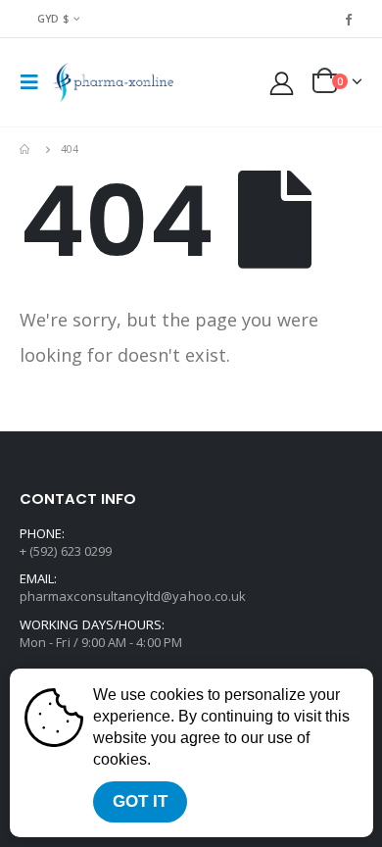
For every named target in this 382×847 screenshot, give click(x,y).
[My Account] (282, 83)
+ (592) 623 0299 (66, 551)
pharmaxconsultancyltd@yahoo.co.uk (133, 596)
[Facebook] (348, 18)
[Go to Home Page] (26, 149)
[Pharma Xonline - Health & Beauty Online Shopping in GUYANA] (112, 82)
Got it (140, 801)
